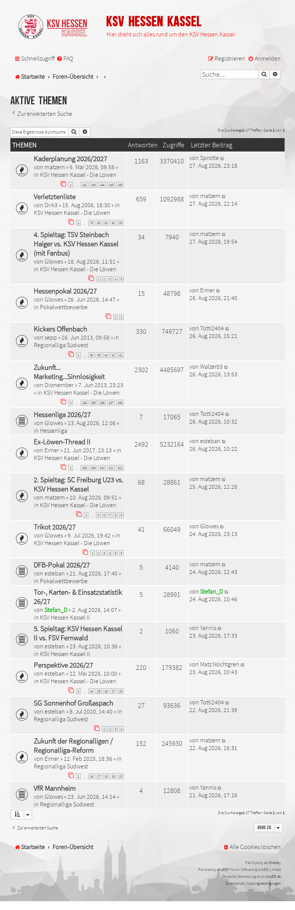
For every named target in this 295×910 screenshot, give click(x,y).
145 (111, 185)
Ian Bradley (272, 862)
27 (113, 691)
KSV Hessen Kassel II (65, 617)
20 (120, 776)
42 (120, 355)
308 (84, 468)
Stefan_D (56, 609)
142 (84, 185)
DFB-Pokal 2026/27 (62, 564)
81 (106, 223)
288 (120, 403)
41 (113, 355)
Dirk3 (51, 205)
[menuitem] (64, 59)
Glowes (54, 261)
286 (102, 403)
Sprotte (209, 158)
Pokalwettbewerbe (64, 307)
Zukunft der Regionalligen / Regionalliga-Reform (73, 745)
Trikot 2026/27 (55, 526)
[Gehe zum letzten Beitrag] (222, 158)
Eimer (207, 290)
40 (106, 355)
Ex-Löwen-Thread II (62, 441)
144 (102, 185)
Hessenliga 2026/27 (62, 414)
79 (91, 223)
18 (106, 776)
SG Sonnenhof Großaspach (73, 702)
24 (91, 691)
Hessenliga (53, 430)
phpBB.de (273, 876)
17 (98, 776)
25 (98, 691)
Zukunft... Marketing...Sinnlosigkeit (69, 372)
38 (91, 355)
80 (98, 223)
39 (98, 355)
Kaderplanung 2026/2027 (70, 158)
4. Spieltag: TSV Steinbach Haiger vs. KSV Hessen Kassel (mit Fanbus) (76, 243)
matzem (55, 167)
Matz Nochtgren (219, 664)
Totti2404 (212, 328)
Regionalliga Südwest (61, 345)
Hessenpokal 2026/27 (65, 290)
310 (102, 468)
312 (120, 468)
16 (91, 776)
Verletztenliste (55, 196)
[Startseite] (56, 27)
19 (113, 776)
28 (120, 691)
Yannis (208, 627)
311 (111, 468)
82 (113, 223)
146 (120, 185)
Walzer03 (211, 366)
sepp (51, 337)
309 (93, 468)
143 (93, 185)
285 (93, 403)
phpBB (222, 869)
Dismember (59, 385)
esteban (210, 441)
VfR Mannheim (55, 788)
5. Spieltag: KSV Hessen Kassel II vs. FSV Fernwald (78, 633)
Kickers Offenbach (60, 328)
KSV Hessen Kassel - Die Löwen (78, 174)
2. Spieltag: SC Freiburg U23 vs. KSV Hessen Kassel (78, 484)
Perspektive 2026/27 (63, 664)
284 (84, 403)
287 (111, 403)
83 (120, 223)
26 (106, 691)
